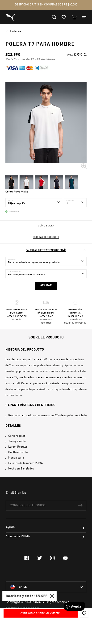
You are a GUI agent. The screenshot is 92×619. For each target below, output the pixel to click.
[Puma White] (26, 182)
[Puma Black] (11, 182)
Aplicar (46, 285)
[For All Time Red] (41, 182)
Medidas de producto (46, 237)
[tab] (46, 250)
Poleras (16, 31)
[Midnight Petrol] (72, 182)
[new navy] (57, 182)
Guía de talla (46, 226)
